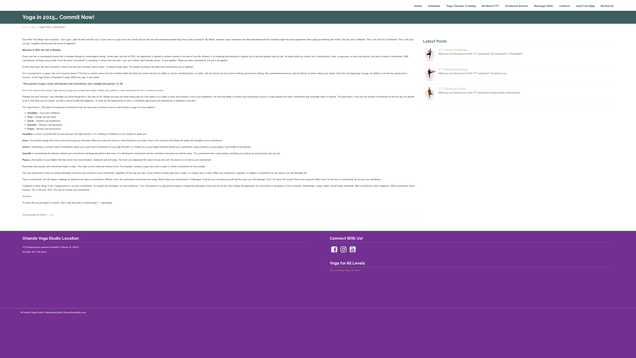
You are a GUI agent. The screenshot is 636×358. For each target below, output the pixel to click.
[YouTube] (352, 251)
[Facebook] (334, 251)
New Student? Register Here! (345, 270)
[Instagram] (343, 251)
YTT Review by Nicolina (453, 50)
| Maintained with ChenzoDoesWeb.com (65, 312)
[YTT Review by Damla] (429, 99)
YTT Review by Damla (452, 88)
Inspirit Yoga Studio (36, 9)
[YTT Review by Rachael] (429, 80)
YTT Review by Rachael (453, 69)
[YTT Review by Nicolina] (429, 60)
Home (25, 27)
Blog (33, 27)
